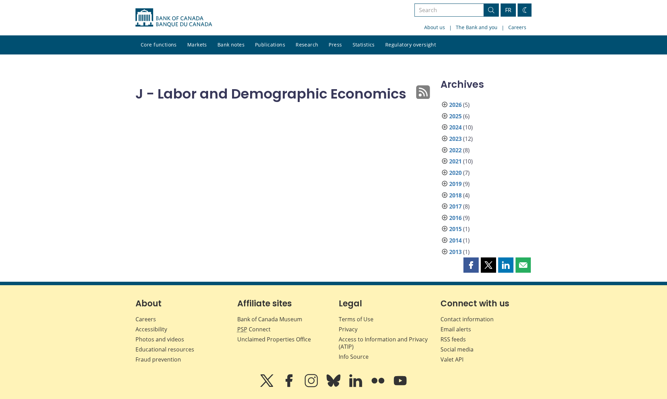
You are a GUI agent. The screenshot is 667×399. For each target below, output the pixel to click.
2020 (455, 173)
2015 (455, 229)
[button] (471, 265)
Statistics (364, 44)
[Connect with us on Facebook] (290, 385)
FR (508, 10)
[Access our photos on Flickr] (379, 385)
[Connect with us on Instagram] (312, 385)
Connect (254, 329)
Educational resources (164, 349)
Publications (270, 44)
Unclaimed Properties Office (274, 339)
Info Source (354, 356)
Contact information (467, 319)
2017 (455, 206)
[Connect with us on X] (267, 385)
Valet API (451, 359)
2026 (455, 105)
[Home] (173, 17)
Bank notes (231, 44)
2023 (455, 139)
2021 (455, 161)
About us (434, 27)
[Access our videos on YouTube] (400, 385)
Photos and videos (159, 339)
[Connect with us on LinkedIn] (356, 385)
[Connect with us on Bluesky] (334, 385)
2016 (455, 218)
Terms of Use (356, 319)
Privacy (348, 329)
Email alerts (455, 329)
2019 (455, 184)
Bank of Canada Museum (269, 319)
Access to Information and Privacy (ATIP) (383, 343)
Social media (457, 349)
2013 (455, 252)
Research (307, 44)
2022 (455, 150)
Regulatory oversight (410, 44)
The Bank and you (476, 27)
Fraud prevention (158, 359)
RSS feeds (453, 339)
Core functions (159, 44)
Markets (197, 44)
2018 (455, 195)
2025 (455, 116)
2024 (455, 127)
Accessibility (151, 329)
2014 (455, 240)
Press (335, 44)
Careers (517, 27)
